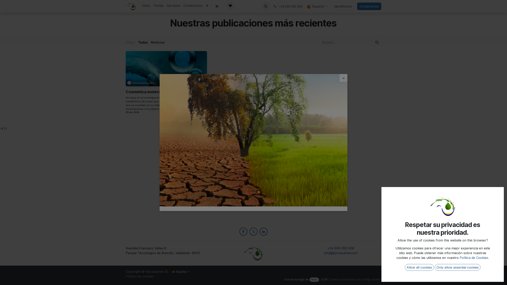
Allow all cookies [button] (419, 267)
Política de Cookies (474, 258)
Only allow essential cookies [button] (457, 267)
